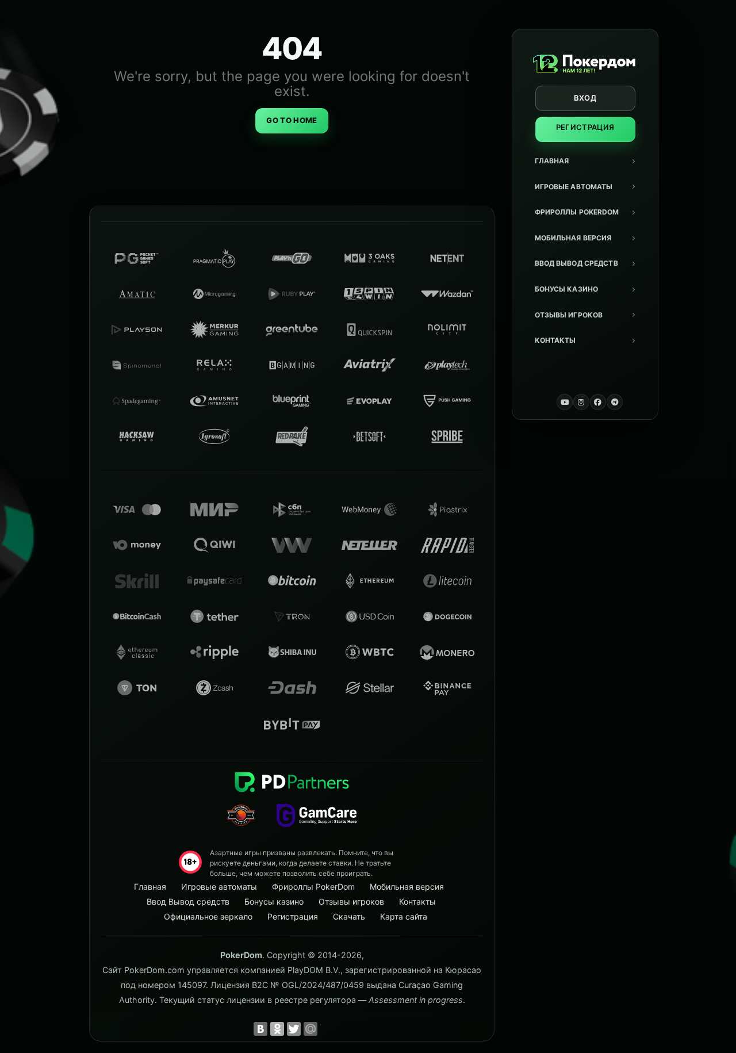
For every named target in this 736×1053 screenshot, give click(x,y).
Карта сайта (403, 916)
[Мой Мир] (310, 1029)
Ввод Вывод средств (576, 263)
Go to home (291, 120)
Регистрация (585, 127)
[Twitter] (294, 1029)
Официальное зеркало (208, 916)
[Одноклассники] (277, 1029)
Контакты (555, 340)
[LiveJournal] (327, 1029)
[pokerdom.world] (581, 402)
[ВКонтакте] (260, 1029)
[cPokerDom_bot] (615, 402)
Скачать (349, 916)
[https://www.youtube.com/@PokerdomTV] (565, 402)
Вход (585, 97)
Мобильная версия (573, 237)
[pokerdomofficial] (598, 402)
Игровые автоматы (574, 186)
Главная (552, 160)
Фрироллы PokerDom (577, 212)
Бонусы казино (567, 289)
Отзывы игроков (569, 315)
